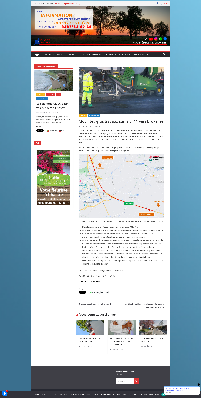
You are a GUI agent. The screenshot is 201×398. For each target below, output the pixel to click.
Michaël (98, 126)
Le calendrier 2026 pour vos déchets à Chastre (52, 106)
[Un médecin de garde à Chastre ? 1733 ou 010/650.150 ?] (122, 321)
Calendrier (50, 94)
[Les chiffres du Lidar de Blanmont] (90, 321)
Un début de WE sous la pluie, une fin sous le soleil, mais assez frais (144, 306)
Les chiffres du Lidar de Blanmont (90, 340)
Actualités (46, 54)
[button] (52, 54)
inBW (58, 94)
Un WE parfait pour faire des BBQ (67, 3)
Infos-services (94, 116)
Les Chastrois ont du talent (117, 54)
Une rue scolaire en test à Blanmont (95, 304)
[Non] (198, 394)
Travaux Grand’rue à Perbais (152, 340)
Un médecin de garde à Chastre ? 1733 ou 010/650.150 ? (121, 341)
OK (163, 394)
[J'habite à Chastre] (37, 54)
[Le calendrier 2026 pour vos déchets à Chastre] (53, 80)
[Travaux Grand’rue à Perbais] (153, 321)
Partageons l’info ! (142, 54)
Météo (60, 54)
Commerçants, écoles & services (83, 54)
